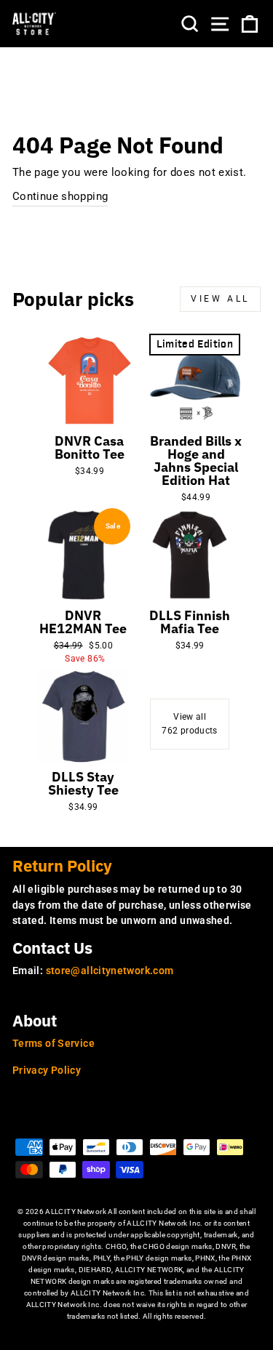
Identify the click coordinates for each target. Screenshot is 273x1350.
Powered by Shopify (136, 1339)
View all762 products (189, 724)
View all (220, 299)
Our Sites (44, 1119)
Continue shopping (60, 196)
